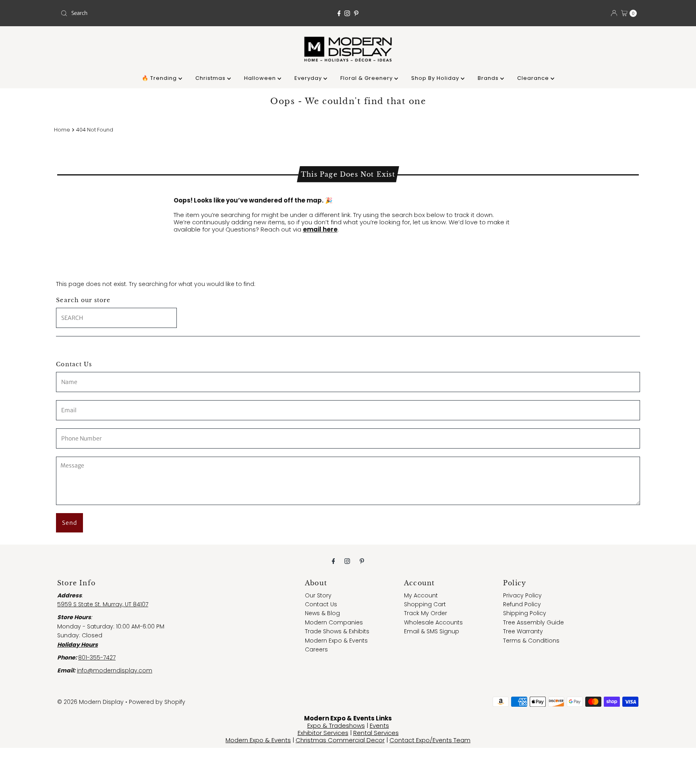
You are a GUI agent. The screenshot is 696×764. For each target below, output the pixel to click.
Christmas (211, 78)
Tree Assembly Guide (533, 622)
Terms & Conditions (531, 641)
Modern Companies (334, 622)
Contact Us (321, 604)
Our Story (318, 595)
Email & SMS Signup (431, 631)
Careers (316, 649)
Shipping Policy (524, 613)
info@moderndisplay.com (114, 670)
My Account (421, 595)
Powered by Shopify (157, 702)
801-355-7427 (97, 657)
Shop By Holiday (436, 78)
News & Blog (322, 613)
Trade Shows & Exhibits (337, 631)
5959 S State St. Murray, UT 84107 (102, 604)
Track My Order (425, 613)
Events (379, 725)
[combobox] (152, 13)
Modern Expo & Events (336, 641)
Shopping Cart (425, 604)
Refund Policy (522, 604)
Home (62, 129)
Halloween (261, 78)
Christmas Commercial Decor (340, 740)
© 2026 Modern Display (90, 702)
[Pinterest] (356, 13)
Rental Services (376, 733)
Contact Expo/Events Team (429, 740)
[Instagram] (347, 13)
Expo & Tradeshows (336, 725)
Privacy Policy (522, 595)
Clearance (534, 78)
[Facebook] (339, 13)
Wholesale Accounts (433, 622)
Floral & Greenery (367, 78)
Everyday (308, 78)
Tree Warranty (523, 631)
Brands (489, 78)
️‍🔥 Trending (160, 78)
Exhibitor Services (323, 733)
